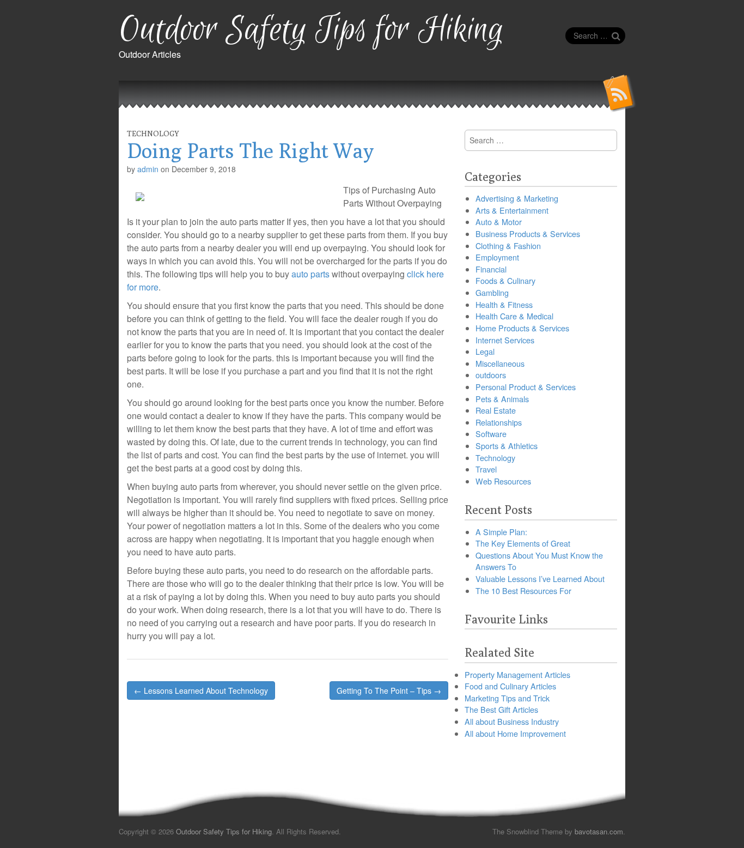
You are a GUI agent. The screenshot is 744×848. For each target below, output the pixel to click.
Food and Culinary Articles (510, 686)
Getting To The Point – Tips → (389, 690)
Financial (491, 269)
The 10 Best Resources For (523, 590)
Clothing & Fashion (508, 245)
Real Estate (495, 410)
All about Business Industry (512, 721)
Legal (485, 351)
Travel (486, 469)
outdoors (490, 374)
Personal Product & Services (525, 386)
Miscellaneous (500, 363)
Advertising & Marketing (516, 198)
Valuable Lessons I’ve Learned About (540, 578)
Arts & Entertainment (511, 210)
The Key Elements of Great (522, 543)
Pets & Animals (502, 398)
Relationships (498, 422)
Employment (497, 257)
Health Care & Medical (514, 316)
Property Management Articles (517, 674)
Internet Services (504, 340)
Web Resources (503, 481)
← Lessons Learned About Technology (201, 690)
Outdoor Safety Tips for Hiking (311, 30)
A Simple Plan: (501, 531)
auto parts (310, 274)
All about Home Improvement (515, 733)
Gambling (492, 292)
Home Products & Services (522, 328)
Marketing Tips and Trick (507, 698)
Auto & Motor (498, 221)
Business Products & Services (527, 233)
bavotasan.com (599, 831)
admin (147, 168)
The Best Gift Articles (501, 709)
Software (491, 433)
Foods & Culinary (505, 280)
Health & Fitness (504, 304)
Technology (153, 133)
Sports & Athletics (506, 445)
